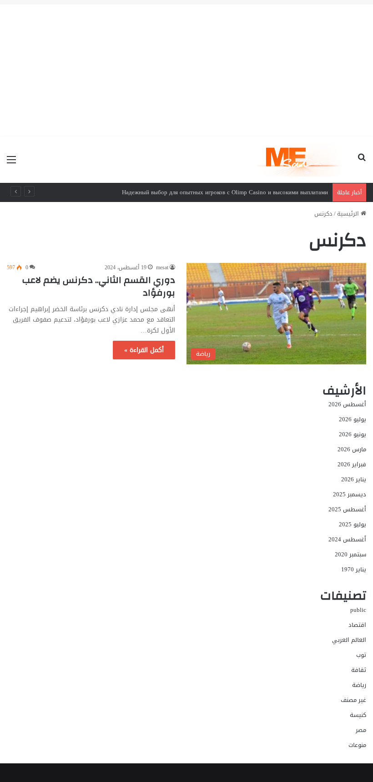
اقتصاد (357, 625)
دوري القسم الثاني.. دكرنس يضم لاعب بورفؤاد (98, 286)
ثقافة (358, 670)
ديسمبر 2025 (349, 494)
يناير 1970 (353, 569)
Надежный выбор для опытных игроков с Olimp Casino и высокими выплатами (225, 192)
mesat (162, 267)
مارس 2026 (352, 449)
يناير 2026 (353, 479)
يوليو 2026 (352, 419)
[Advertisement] (186, 68)
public (358, 610)
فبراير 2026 (352, 464)
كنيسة (358, 715)
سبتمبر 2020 (350, 554)
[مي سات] (300, 160)
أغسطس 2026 (347, 404)
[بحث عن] (361, 163)
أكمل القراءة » (144, 350)
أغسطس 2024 (347, 539)
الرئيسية (349, 213)
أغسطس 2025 (347, 509)
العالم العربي (349, 640)
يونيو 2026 (352, 434)
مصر (361, 730)
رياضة (359, 685)
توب (361, 655)
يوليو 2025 (352, 524)
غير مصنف (353, 700)
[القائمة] (11, 163)
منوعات (357, 745)
